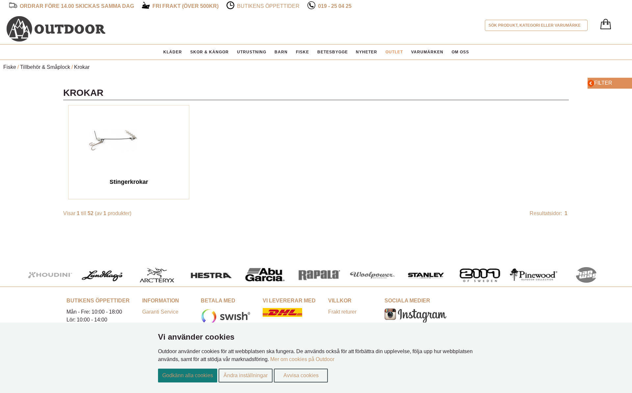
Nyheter (366, 52)
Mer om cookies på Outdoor (302, 359)
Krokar (82, 67)
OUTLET (394, 52)
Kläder (172, 52)
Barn (281, 52)
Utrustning (251, 52)
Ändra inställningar (246, 375)
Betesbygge (332, 52)
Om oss (460, 52)
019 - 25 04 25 (335, 6)
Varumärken (427, 52)
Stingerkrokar (129, 182)
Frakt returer (342, 312)
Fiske (302, 52)
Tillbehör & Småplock (45, 67)
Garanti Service (160, 312)
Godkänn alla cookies (187, 375)
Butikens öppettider (268, 6)
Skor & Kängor (209, 52)
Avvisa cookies (301, 375)
